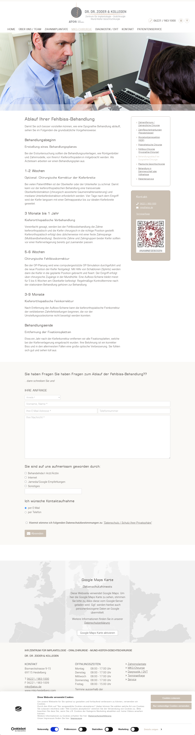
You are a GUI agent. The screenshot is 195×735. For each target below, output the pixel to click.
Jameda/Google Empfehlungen (46, 482)
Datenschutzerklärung (99, 716)
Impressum (76, 718)
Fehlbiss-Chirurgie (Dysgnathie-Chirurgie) (148, 150)
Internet (32, 477)
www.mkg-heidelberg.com (40, 690)
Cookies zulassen (171, 698)
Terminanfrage (143, 213)
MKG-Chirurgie (136, 668)
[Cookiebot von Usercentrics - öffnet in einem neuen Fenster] (18, 729)
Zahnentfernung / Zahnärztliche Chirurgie (149, 124)
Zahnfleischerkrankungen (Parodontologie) (150, 131)
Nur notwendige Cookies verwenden (171, 706)
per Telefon (34, 512)
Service (132, 679)
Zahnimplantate (137, 664)
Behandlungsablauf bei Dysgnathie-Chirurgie (148, 158)
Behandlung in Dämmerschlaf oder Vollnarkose (147, 171)
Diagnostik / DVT (138, 672)
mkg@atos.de (146, 207)
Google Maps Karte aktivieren (97, 633)
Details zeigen (151, 729)
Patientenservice (146, 178)
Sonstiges (34, 486)
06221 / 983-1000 (148, 203)
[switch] (83, 729)
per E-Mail (34, 508)
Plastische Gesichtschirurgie (151, 163)
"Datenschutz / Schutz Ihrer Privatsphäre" (128, 523)
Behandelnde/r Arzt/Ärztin (43, 473)
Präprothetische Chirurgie (150, 144)
